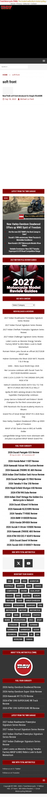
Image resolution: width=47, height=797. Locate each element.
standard (13, 625)
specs (31, 620)
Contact (34, 4)
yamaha (29, 639)
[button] (43, 61)
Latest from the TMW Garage (23, 191)
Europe (37, 596)
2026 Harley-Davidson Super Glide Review (22, 691)
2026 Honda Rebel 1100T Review (23, 461)
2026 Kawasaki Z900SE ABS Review (23, 531)
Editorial (26, 4)
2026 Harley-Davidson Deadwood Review (22, 687)
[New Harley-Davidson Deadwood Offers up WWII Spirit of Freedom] (23, 218)
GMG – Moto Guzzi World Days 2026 (23, 366)
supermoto (12, 629)
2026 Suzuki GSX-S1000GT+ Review (23, 544)
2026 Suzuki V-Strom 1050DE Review (23, 527)
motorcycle (35, 610)
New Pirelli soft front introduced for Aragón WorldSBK (22, 96)
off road (26, 615)
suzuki (36, 629)
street (23, 625)
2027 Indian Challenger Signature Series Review (23, 336)
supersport (25, 629)
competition (12, 591)
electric (27, 596)
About (13, 4)
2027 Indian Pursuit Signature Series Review (23, 325)
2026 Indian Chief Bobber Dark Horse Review (23, 474)
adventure (34, 581)
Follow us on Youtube (11, 773)
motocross (11, 610)
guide (19, 600)
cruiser (24, 591)
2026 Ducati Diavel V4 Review (23, 540)
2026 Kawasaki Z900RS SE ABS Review (23, 470)
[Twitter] (18, 563)
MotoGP (22, 610)
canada (38, 586)
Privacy (19, 4)
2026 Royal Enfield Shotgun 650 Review (23, 488)
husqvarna (19, 605)
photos (36, 615)
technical (12, 634)
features (10, 600)
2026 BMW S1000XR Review (23, 518)
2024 (24, 581)
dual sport (35, 591)
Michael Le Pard (27, 99)
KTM (40, 605)
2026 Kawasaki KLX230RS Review (23, 509)
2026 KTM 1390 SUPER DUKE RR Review (21, 708)
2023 (17, 581)
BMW (29, 586)
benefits (20, 586)
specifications (19, 620)
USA (37, 634)
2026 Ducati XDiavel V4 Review (23, 504)
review (7, 620)
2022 (9, 581)
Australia (9, 586)
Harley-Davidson (33, 600)
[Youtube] (28, 563)
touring (23, 634)
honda (8, 605)
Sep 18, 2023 (10, 99)
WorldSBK (18, 639)
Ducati (9, 596)
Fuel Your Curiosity (23, 446)
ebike (18, 596)
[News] (8, 91)
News (16, 615)
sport (39, 620)
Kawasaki (31, 605)
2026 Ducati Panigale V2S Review (23, 452)
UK (31, 634)
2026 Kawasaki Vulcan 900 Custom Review (23, 465)
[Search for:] (14, 66)
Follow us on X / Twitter (12, 769)
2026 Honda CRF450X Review (23, 522)
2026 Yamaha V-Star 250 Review (23, 483)
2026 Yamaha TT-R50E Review (23, 513)
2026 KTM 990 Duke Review (23, 492)
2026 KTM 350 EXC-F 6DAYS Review (23, 536)
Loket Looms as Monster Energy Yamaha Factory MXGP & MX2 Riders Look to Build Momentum (23, 344)
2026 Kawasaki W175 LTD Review (18, 696)
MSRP (9, 615)
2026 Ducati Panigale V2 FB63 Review (23, 479)
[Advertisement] (23, 34)
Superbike (33, 625)
